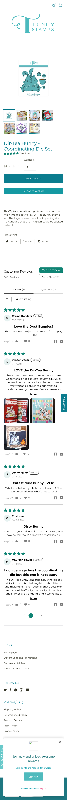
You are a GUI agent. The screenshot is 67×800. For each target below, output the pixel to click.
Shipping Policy (12, 709)
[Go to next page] (42, 615)
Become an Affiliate (14, 663)
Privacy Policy (11, 731)
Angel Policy (10, 725)
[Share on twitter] (61, 342)
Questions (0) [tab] (48, 289)
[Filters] (7, 299)
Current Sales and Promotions (20, 657)
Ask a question (51, 276)
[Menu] (5, 5)
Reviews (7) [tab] (18, 289)
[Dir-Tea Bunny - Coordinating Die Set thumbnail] (9, 115)
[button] (11, 153)
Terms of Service (13, 720)
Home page (10, 652)
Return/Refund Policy (15, 715)
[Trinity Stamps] (33, 24)
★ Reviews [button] (64, 403)
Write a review (51, 270)
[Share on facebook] (55, 341)
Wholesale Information (16, 668)
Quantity (29, 159)
